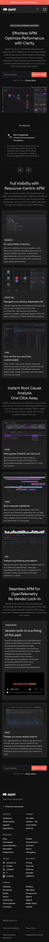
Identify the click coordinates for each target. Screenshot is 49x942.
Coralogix (7, 907)
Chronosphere (9, 903)
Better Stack (31, 903)
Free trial (30, 866)
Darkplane (7, 818)
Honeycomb (31, 893)
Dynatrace (7, 890)
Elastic (6, 893)
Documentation (10, 845)
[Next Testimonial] (28, 170)
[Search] (38, 9)
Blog (5, 839)
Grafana (29, 886)
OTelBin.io (30, 876)
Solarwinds (7, 900)
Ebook (29, 849)
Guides (29, 839)
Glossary (29, 873)
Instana (29, 907)
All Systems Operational (14, 807)
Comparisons (31, 842)
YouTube (9, 876)
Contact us (11, 863)
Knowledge (8, 842)
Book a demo (31, 80)
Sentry (6, 897)
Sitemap (29, 869)
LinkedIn (10, 869)
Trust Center (31, 825)
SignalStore (8, 828)
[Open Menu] (44, 9)
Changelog (31, 852)
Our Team (30, 818)
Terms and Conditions (11, 928)
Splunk (29, 897)
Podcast (29, 845)
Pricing (29, 863)
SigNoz (29, 900)
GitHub (9, 866)
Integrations (8, 852)
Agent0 (6, 825)
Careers (31, 821)
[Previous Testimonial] (20, 170)
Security (29, 828)
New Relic (30, 890)
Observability (8, 821)
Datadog (7, 886)
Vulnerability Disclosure (34, 935)
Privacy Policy (30, 928)
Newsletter (7, 849)
